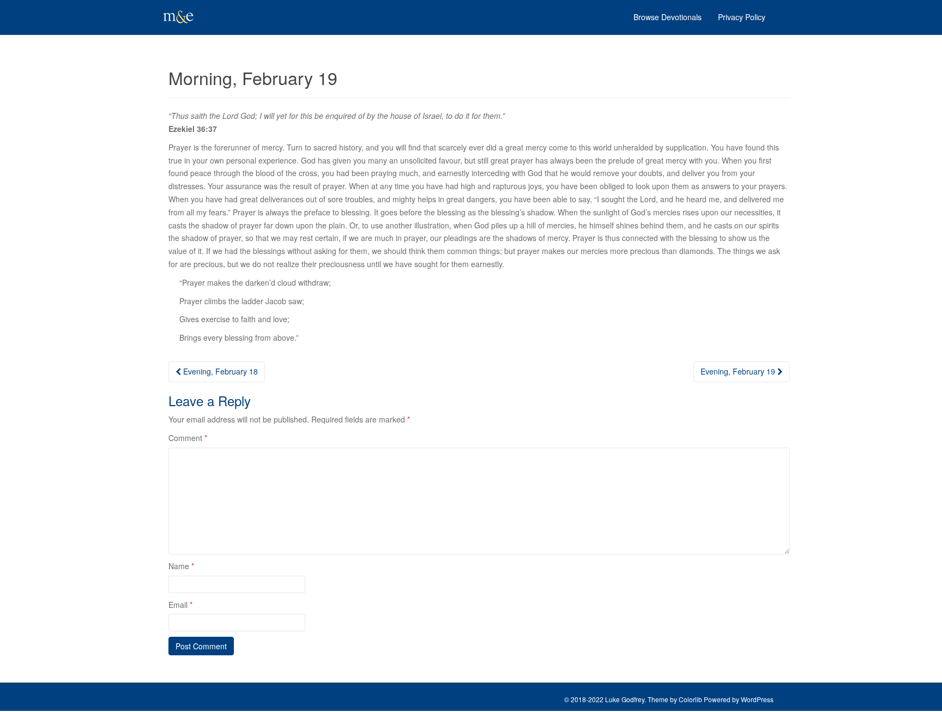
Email (180, 604)
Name (181, 565)
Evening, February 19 (739, 371)
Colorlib (690, 699)
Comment (187, 437)
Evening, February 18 (219, 371)
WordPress (757, 699)
